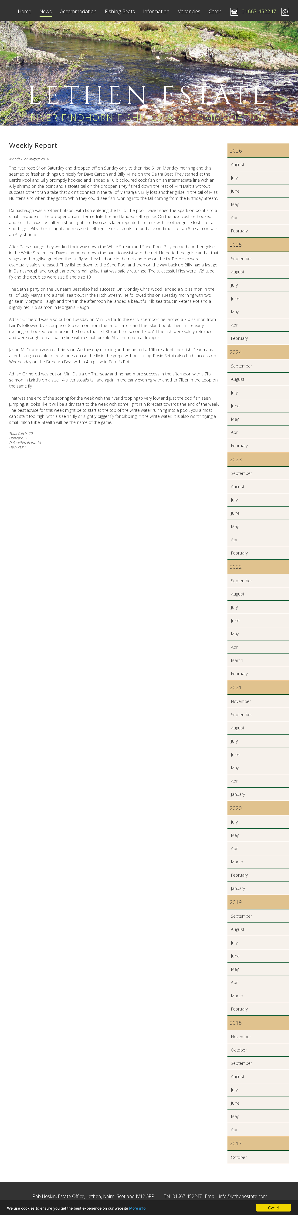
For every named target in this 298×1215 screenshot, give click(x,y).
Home (24, 11)
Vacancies (189, 11)
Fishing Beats (120, 11)
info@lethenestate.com (243, 1196)
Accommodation (78, 11)
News (46, 11)
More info (137, 1208)
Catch (215, 11)
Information (156, 11)
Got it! (273, 1208)
